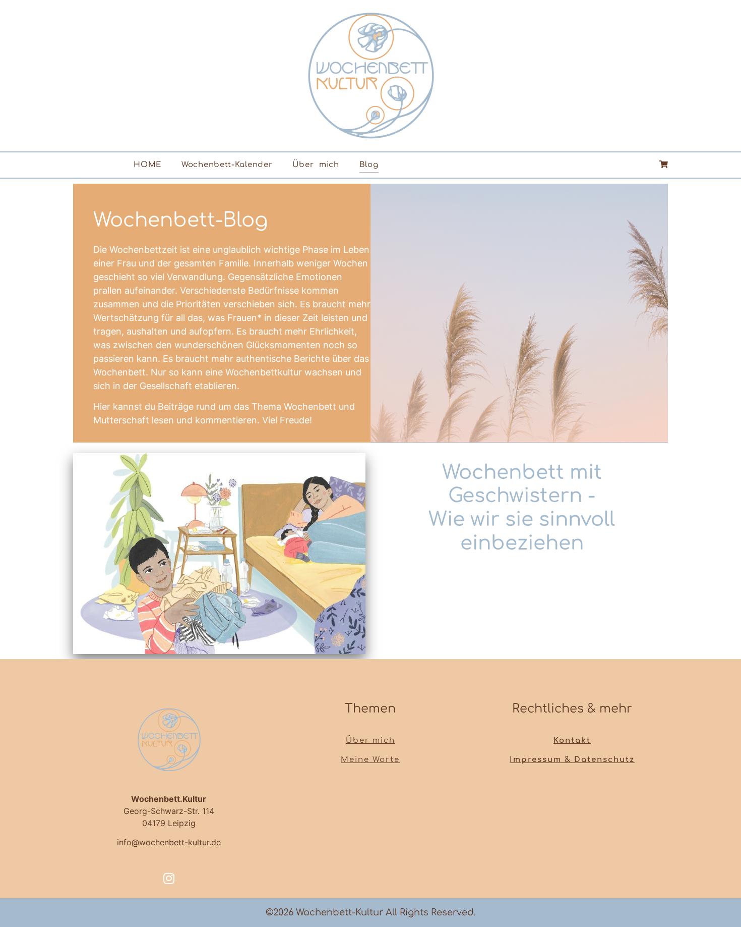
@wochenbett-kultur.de (176, 842)
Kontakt (572, 740)
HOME (147, 164)
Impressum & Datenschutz (572, 759)
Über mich (315, 164)
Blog (369, 164)
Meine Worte (370, 759)
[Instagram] (168, 878)
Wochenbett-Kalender (226, 164)
